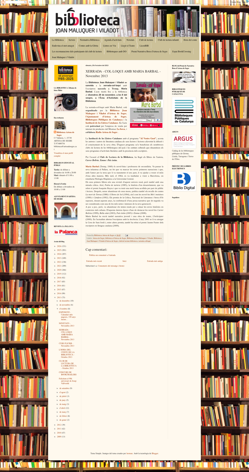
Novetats (130, 39)
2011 (59, 428)
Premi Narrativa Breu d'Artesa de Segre (149, 51)
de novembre (65, 304)
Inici (124, 261)
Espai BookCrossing (181, 51)
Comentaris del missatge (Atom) (111, 265)
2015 (59, 289)
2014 (59, 293)
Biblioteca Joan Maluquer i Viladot (140, 238)
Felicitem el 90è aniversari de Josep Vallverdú (67, 381)
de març (63, 411)
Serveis (72, 39)
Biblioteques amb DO (117, 51)
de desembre (65, 300)
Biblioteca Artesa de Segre (65, 133)
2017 (59, 281)
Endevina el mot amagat (63, 45)
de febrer (63, 416)
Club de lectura (146, 39)
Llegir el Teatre (128, 45)
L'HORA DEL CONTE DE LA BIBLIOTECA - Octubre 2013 (66, 353)
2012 (59, 424)
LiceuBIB (144, 45)
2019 (59, 273)
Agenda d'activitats (113, 39)
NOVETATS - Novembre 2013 (66, 324)
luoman (130, 453)
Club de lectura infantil (168, 39)
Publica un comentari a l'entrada (102, 255)
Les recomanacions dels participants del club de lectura (77, 51)
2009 (59, 436)
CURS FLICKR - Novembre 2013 (66, 344)
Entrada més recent (94, 261)
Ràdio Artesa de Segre (106, 132)
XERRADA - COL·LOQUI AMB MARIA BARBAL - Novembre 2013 (66, 334)
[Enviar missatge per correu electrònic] (126, 235)
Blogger (155, 453)
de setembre (65, 388)
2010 (59, 432)
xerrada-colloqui (144, 241)
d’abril (63, 408)
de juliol (63, 396)
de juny (63, 400)
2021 (59, 265)
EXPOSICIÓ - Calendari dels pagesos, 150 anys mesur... (67, 316)
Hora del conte (190, 39)
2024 (59, 254)
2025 (59, 250)
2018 (59, 277)
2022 (59, 261)
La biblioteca (58, 39)
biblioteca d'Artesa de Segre (115, 238)
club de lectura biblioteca (128, 241)
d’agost (63, 392)
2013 (59, 297)
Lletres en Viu (109, 45)
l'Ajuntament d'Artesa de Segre (106, 116)
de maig (63, 404)
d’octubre (64, 308)
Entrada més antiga (155, 261)
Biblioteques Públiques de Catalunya (105, 119)
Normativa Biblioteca (89, 39)
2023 (59, 258)
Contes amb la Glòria (88, 45)
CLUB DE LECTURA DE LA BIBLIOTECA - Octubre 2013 (68, 364)
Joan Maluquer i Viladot (63, 57)
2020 (59, 269)
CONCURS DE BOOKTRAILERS (68, 373)
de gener (63, 419)
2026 (59, 246)
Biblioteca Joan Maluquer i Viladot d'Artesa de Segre (106, 112)
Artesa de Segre (98, 238)
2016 (59, 285)
